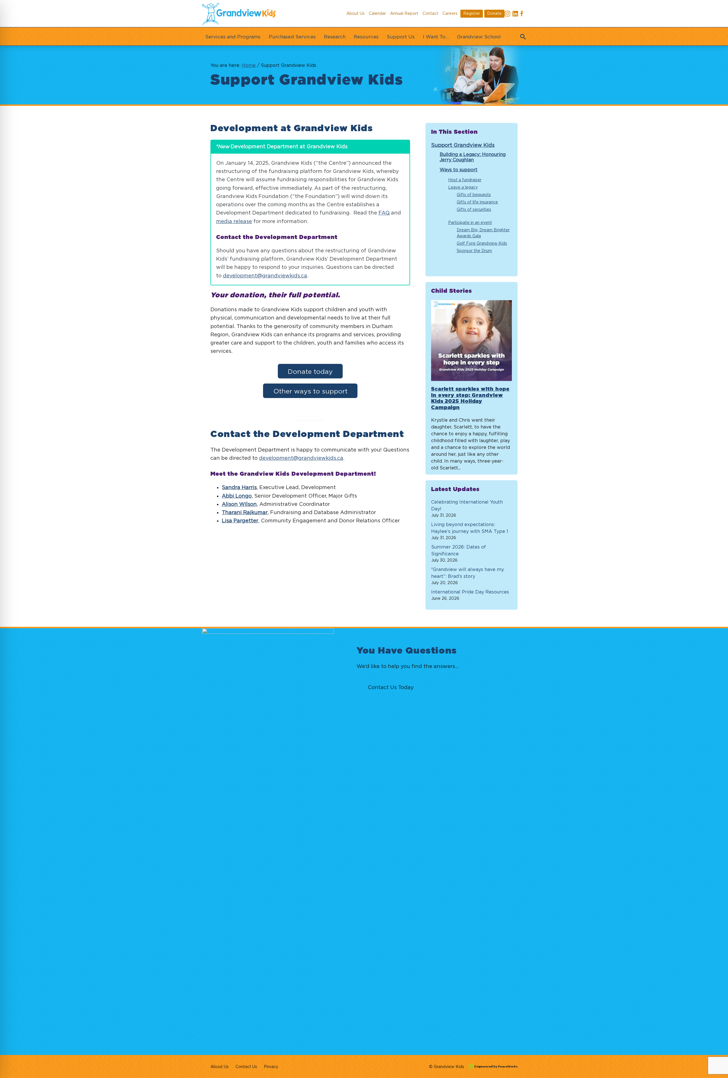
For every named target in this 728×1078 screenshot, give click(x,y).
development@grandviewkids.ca (265, 275)
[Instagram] (507, 14)
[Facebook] (523, 14)
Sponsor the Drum (474, 250)
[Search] (522, 35)
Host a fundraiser (464, 180)
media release (234, 221)
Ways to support (458, 169)
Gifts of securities (474, 209)
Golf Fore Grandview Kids (482, 243)
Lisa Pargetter (240, 520)
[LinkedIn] (515, 14)
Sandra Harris (239, 487)
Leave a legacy (463, 187)
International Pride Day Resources (470, 591)
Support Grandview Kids (463, 145)
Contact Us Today (391, 687)
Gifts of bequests (474, 194)
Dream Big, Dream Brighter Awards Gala (483, 233)
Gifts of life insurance (477, 202)
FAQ (384, 212)
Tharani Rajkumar (245, 512)
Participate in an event (470, 222)
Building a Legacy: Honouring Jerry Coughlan (473, 157)
